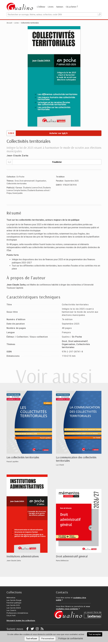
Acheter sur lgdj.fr (58, 133)
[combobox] (54, 14)
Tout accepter (94, 634)
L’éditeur (41, 6)
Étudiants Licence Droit (32, 188)
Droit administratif (27, 181)
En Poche (20, 177)
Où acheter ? (72, 6)
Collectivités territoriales (17, 183)
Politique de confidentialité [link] (70, 638)
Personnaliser (47, 638)
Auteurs (59, 6)
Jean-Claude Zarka (17, 155)
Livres (50, 6)
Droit (17, 181)
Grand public (17, 193)
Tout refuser (31, 638)
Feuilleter (57, 162)
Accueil (9, 23)
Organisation (40, 181)
